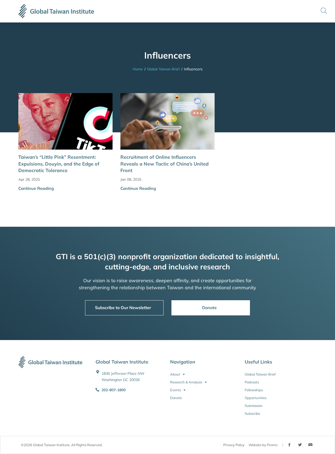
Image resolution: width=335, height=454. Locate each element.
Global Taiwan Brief (163, 69)
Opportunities (255, 398)
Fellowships (254, 390)
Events (175, 390)
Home (138, 69)
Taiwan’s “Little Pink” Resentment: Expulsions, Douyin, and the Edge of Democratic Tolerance (58, 163)
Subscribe (252, 413)
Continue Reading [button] (36, 188)
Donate (176, 398)
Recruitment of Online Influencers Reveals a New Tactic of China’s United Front (164, 163)
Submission (254, 406)
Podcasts (252, 382)
